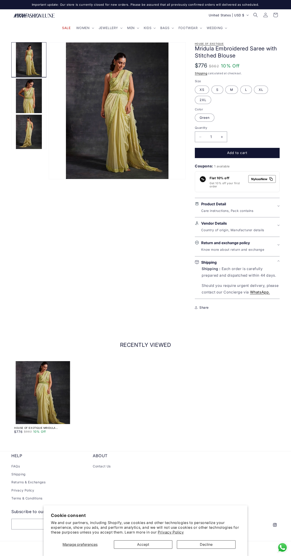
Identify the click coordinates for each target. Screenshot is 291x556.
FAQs (15, 466)
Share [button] (204, 307)
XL (261, 90)
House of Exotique (209, 43)
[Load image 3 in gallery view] (28, 131)
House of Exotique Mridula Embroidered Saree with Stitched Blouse (40, 427)
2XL (203, 100)
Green (205, 118)
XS (202, 90)
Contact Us (102, 466)
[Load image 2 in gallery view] (28, 95)
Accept (143, 544)
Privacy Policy (171, 532)
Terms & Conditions (27, 498)
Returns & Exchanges (28, 482)
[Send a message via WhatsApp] (282, 547)
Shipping (201, 73)
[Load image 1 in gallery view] (28, 59)
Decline (206, 544)
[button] (84, 28)
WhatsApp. (260, 292)
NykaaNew (259, 179)
